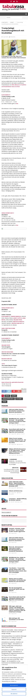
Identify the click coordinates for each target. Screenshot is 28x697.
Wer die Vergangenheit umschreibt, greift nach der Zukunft (17, 589)
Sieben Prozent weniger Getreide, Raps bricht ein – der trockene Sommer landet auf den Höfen (17, 440)
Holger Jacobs (19, 501)
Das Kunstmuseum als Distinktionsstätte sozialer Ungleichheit (13, 662)
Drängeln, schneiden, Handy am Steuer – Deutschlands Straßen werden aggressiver (17, 530)
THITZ (3, 363)
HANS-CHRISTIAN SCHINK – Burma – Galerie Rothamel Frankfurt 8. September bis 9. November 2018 (17, 484)
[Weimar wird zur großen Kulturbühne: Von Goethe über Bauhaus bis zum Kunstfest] (5, 580)
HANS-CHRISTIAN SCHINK (8, 328)
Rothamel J (12, 37)
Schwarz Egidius (21, 424)
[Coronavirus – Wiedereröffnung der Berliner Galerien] (5, 500)
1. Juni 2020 (5, 37)
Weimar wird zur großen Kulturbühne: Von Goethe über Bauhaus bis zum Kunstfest (17, 580)
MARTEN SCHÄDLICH (18, 321)
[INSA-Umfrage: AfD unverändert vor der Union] (5, 619)
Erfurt (7, 395)
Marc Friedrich (21, 414)
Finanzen (5, 406)
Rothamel (19, 398)
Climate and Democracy (15, 491)
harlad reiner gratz (8, 398)
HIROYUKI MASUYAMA (7, 352)
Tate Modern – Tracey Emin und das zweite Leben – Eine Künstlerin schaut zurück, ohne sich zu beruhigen (17, 570)
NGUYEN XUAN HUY (17, 323)
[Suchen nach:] (14, 17)
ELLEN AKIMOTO (6, 95)
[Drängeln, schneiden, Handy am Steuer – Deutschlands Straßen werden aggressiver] (5, 530)
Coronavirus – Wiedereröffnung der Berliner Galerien (17, 499)
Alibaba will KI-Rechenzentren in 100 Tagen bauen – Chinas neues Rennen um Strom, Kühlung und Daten (17, 451)
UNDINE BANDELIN (16, 316)
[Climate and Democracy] (5, 492)
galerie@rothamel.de (17, 382)
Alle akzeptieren (14, 685)
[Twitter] (14, 1)
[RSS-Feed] (17, 1)
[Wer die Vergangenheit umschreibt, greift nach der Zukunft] (5, 589)
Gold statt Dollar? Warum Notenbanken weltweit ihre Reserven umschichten (16, 411)
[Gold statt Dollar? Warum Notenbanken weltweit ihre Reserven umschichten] (5, 411)
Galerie (14, 395)
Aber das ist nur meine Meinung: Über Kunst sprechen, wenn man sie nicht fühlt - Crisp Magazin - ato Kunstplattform (13, 659)
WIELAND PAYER (17, 320)
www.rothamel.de (6, 382)
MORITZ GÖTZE (17, 318)
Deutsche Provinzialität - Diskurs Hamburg (12, 630)
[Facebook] (11, 1)
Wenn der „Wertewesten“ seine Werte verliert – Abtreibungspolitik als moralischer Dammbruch (16, 549)
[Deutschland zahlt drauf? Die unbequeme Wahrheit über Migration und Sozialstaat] (5, 431)
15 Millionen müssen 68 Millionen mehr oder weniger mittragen (14, 631)
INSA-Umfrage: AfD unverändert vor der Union (16, 618)
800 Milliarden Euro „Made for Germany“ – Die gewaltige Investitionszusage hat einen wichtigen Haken (17, 421)
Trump (4, 401)
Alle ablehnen (14, 693)
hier (17, 103)
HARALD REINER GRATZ (8, 213)
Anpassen (14, 689)
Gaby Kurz (20, 444)
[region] (14, 681)
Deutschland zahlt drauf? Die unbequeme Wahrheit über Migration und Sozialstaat (17, 430)
